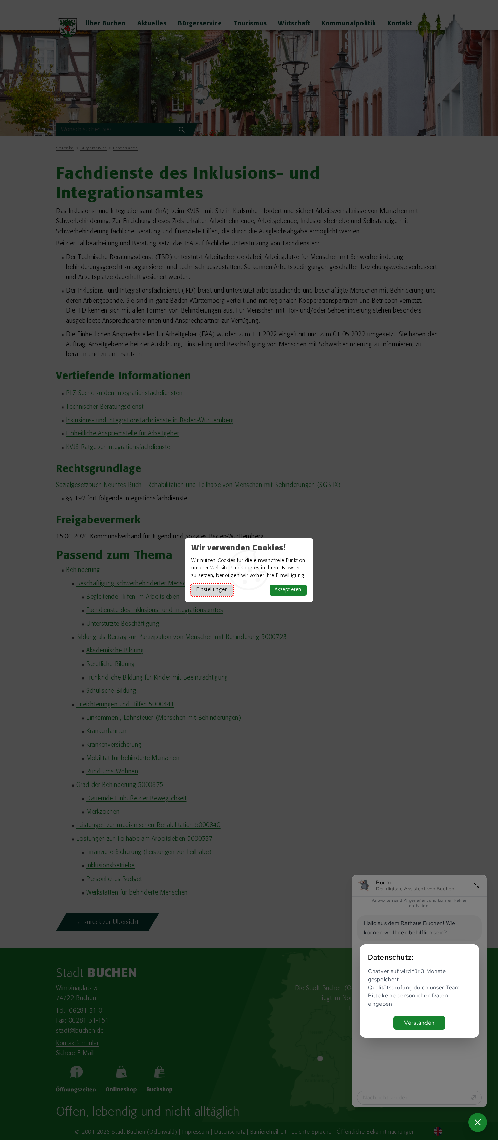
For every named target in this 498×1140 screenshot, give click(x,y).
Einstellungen (212, 590)
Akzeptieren (288, 590)
